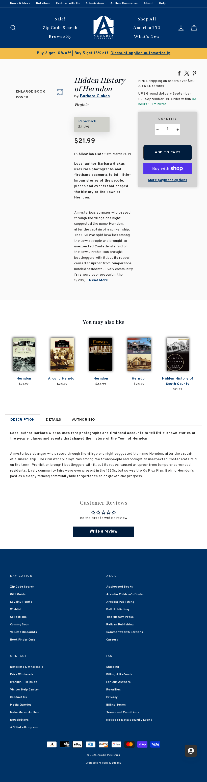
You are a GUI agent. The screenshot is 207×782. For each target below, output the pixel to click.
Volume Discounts (23, 632)
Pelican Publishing (120, 625)
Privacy (112, 697)
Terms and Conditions (122, 712)
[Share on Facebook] (179, 73)
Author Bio (83, 420)
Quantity (167, 119)
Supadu (116, 763)
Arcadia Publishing (120, 602)
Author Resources (124, 4)
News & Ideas (20, 4)
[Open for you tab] (191, 751)
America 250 (147, 27)
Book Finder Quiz (23, 640)
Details (53, 420)
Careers (112, 640)
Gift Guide (18, 594)
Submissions (95, 4)
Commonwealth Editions (124, 632)
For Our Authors (118, 682)
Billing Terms (116, 705)
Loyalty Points (21, 602)
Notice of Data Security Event (129, 720)
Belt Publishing (117, 609)
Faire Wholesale (21, 675)
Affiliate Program (24, 728)
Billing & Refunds (119, 675)
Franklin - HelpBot (23, 682)
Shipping (112, 667)
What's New (147, 36)
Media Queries (21, 705)
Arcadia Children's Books (124, 594)
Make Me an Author (24, 712)
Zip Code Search (60, 27)
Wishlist (16, 609)
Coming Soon (20, 625)
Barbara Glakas (95, 96)
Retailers (43, 4)
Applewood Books (119, 587)
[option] (103, 53)
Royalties (113, 690)
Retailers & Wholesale (26, 667)
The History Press (120, 617)
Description (22, 420)
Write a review (103, 531)
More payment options (167, 180)
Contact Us (18, 697)
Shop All (147, 19)
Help (162, 4)
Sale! (60, 19)
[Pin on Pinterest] (194, 73)
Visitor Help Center (24, 690)
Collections (18, 617)
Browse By (60, 36)
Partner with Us (68, 4)
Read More (98, 280)
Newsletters (19, 720)
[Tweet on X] (186, 73)
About (148, 4)
